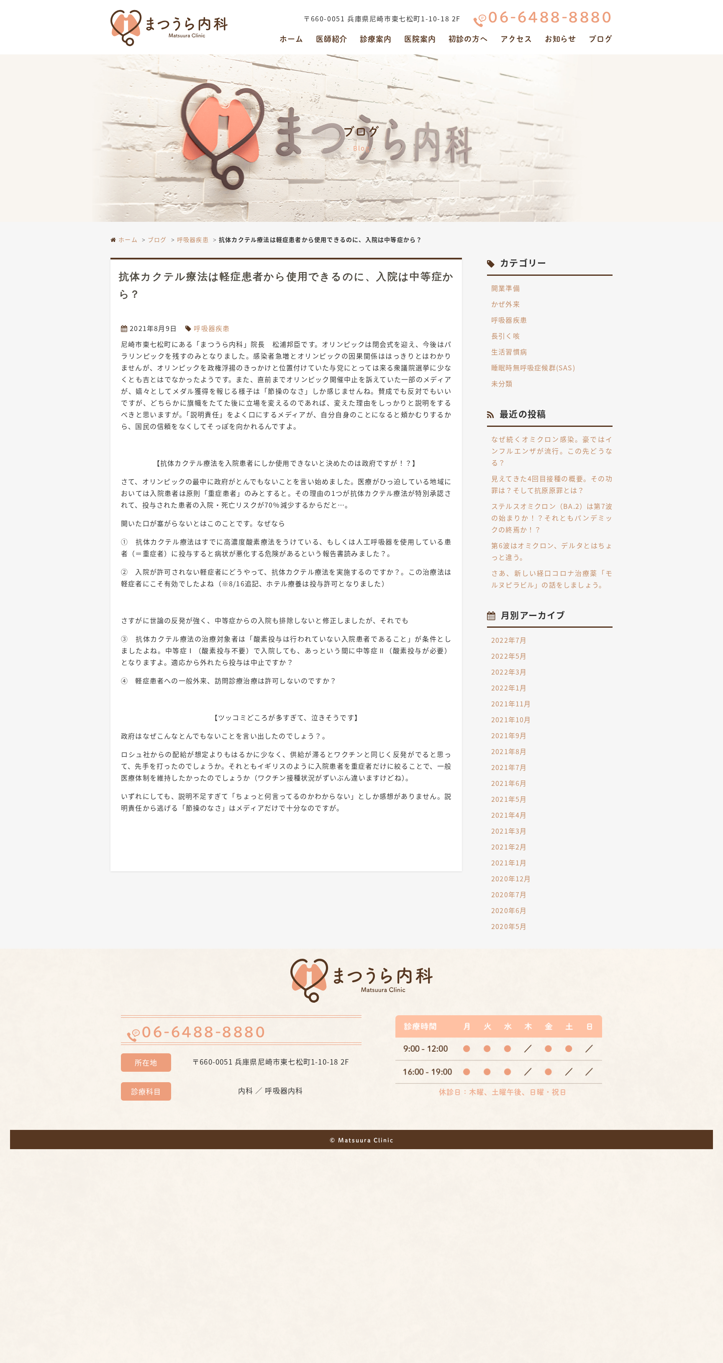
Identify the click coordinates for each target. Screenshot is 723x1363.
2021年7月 (509, 767)
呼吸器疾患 (193, 239)
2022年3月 (509, 672)
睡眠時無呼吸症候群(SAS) (533, 367)
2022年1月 (509, 688)
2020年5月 (509, 926)
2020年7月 (509, 894)
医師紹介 (332, 39)
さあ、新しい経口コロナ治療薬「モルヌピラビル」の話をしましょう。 (552, 579)
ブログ (601, 39)
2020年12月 (511, 878)
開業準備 (505, 288)
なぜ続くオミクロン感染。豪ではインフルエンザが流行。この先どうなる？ (552, 450)
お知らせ (561, 39)
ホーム (291, 39)
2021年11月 (511, 703)
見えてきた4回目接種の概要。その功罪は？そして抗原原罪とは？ (552, 484)
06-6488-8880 (550, 17)
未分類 (502, 383)
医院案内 (420, 39)
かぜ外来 (505, 304)
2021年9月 (509, 735)
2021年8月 (509, 751)
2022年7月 (509, 640)
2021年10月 (511, 719)
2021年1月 (509, 862)
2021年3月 (509, 831)
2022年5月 (509, 656)
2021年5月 (509, 799)
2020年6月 (509, 910)
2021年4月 (509, 815)
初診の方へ (468, 39)
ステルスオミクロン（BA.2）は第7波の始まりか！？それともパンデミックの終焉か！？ (552, 517)
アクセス (516, 39)
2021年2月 (509, 847)
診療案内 (376, 39)
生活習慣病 (509, 352)
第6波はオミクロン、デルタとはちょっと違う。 (552, 551)
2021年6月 (509, 783)
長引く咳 (505, 336)
